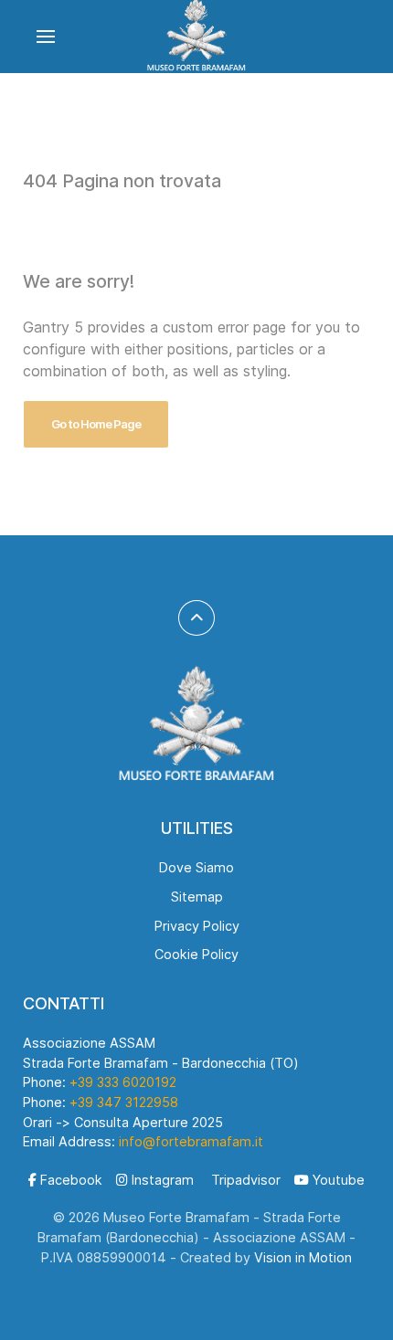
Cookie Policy (196, 954)
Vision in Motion (303, 1257)
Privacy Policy (196, 926)
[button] (46, 36)
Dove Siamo (196, 867)
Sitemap (197, 896)
